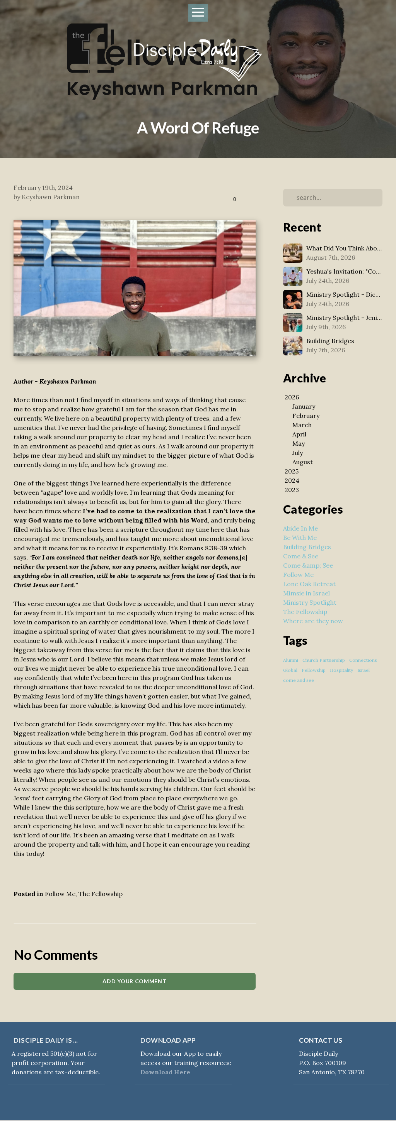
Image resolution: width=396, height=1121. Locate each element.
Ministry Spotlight (309, 602)
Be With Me (300, 537)
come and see (298, 680)
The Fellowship (101, 894)
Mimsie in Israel (306, 593)
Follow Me (60, 894)
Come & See (300, 556)
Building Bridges (307, 547)
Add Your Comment (134, 981)
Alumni (290, 660)
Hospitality (341, 670)
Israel (363, 670)
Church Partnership (323, 660)
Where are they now (313, 621)
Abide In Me (300, 528)
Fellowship (314, 670)
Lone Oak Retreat (309, 584)
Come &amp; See (308, 565)
